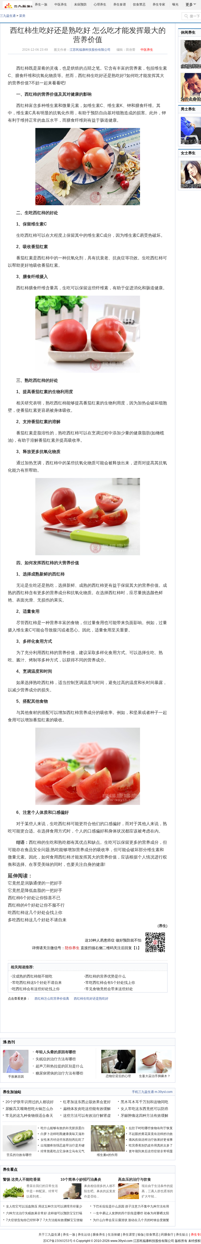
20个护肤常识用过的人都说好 (29, 1102)
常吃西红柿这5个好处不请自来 (36, 982)
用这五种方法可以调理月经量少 (60, 1206)
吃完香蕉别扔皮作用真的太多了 (151, 1145)
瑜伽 (140, 1234)
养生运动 (84, 1234)
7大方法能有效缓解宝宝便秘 (63, 1220)
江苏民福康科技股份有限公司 (90, 50)
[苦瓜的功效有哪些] (20, 1150)
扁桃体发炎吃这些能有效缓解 (87, 1109)
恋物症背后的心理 (118, 1076)
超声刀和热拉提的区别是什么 (59, 1066)
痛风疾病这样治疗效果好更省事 (151, 1140)
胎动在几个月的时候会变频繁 (148, 1220)
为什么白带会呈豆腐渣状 (110, 1220)
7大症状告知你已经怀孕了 (24, 1220)
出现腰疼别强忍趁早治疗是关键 (63, 1145)
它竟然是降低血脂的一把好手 (35, 890)
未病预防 (80, 4)
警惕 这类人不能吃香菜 (22, 1179)
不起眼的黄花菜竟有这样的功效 (151, 1134)
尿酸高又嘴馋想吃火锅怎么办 (29, 1109)
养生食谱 (119, 4)
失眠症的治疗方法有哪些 (56, 1059)
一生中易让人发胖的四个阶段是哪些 (118, 1213)
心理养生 (100, 4)
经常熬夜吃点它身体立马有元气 (63, 1151)
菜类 (22, 16)
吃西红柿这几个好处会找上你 (35, 912)
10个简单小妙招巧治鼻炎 (80, 1179)
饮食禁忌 (139, 4)
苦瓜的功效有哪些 (19, 1155)
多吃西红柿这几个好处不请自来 (37, 920)
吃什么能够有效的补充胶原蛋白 (63, 1128)
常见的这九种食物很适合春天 (29, 1115)
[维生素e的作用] (108, 1150)
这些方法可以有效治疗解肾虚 (87, 1115)
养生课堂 (128, 1234)
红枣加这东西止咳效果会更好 (87, 1102)
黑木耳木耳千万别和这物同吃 (144, 1102)
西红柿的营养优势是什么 (105, 976)
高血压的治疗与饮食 (134, 1179)
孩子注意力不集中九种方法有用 (147, 1206)
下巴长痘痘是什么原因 (108, 1206)
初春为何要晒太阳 (156, 1213)
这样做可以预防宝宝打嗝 (65, 1213)
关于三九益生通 (49, 1234)
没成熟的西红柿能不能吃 (31, 976)
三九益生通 (8, 16)
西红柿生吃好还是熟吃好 (101, 75)
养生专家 (159, 4)
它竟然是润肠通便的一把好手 (35, 883)
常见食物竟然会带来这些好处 (108, 989)
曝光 (175, 4)
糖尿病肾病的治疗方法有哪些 (59, 1073)
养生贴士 (182, 1234)
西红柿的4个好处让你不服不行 (36, 905)
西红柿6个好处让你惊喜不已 (34, 898)
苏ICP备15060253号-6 (59, 1241)
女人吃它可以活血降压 (21, 1206)
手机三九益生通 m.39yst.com (152, 1092)
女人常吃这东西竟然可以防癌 (144, 1109)
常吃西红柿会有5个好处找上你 (109, 982)
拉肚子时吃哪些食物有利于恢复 (151, 1128)
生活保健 (114, 1234)
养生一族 (41, 4)
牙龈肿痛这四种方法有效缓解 (144, 1115)
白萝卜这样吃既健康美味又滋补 (63, 1134)
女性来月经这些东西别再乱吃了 (63, 1140)
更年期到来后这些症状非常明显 (151, 1151)
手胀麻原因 (16, 1076)
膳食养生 (99, 1234)
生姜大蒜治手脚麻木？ (154, 1076)
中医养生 (60, 4)
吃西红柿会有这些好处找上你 (35, 989)
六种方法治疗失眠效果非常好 (26, 1213)
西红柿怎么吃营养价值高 (52, 998)
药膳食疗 (167, 1234)
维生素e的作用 (107, 1155)
